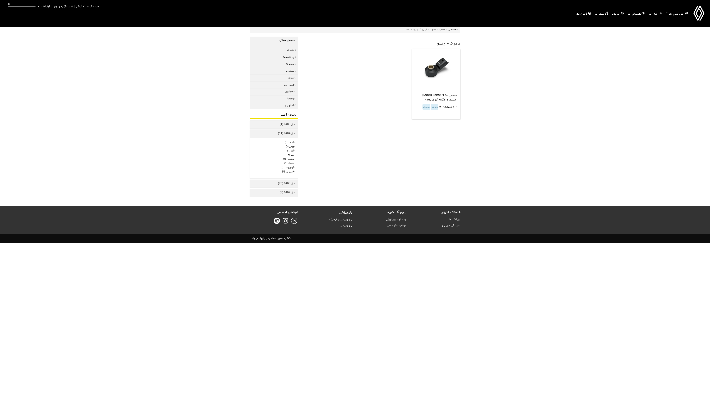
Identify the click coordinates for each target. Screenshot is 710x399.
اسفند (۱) (289, 142)
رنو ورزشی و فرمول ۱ (340, 219)
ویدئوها (290, 64)
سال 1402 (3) (287, 192)
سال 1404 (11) (286, 133)
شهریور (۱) (288, 159)
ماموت (433, 30)
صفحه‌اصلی (453, 30)
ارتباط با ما (43, 6)
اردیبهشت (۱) (287, 167)
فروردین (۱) (288, 171)
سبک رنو (599, 13)
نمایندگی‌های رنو (63, 6)
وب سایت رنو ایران (87, 6)
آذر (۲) (290, 151)
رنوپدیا (290, 98)
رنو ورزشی (346, 225)
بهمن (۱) (290, 146)
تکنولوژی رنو (634, 13)
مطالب (442, 30)
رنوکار (434, 107)
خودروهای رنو (676, 13)
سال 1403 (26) (286, 183)
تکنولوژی (289, 91)
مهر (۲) (290, 155)
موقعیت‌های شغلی (396, 225)
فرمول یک (581, 13)
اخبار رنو (653, 13)
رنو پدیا (616, 13)
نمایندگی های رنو (451, 225)
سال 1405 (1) (287, 124)
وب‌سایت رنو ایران (396, 219)
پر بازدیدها (288, 57)
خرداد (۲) (289, 163)
